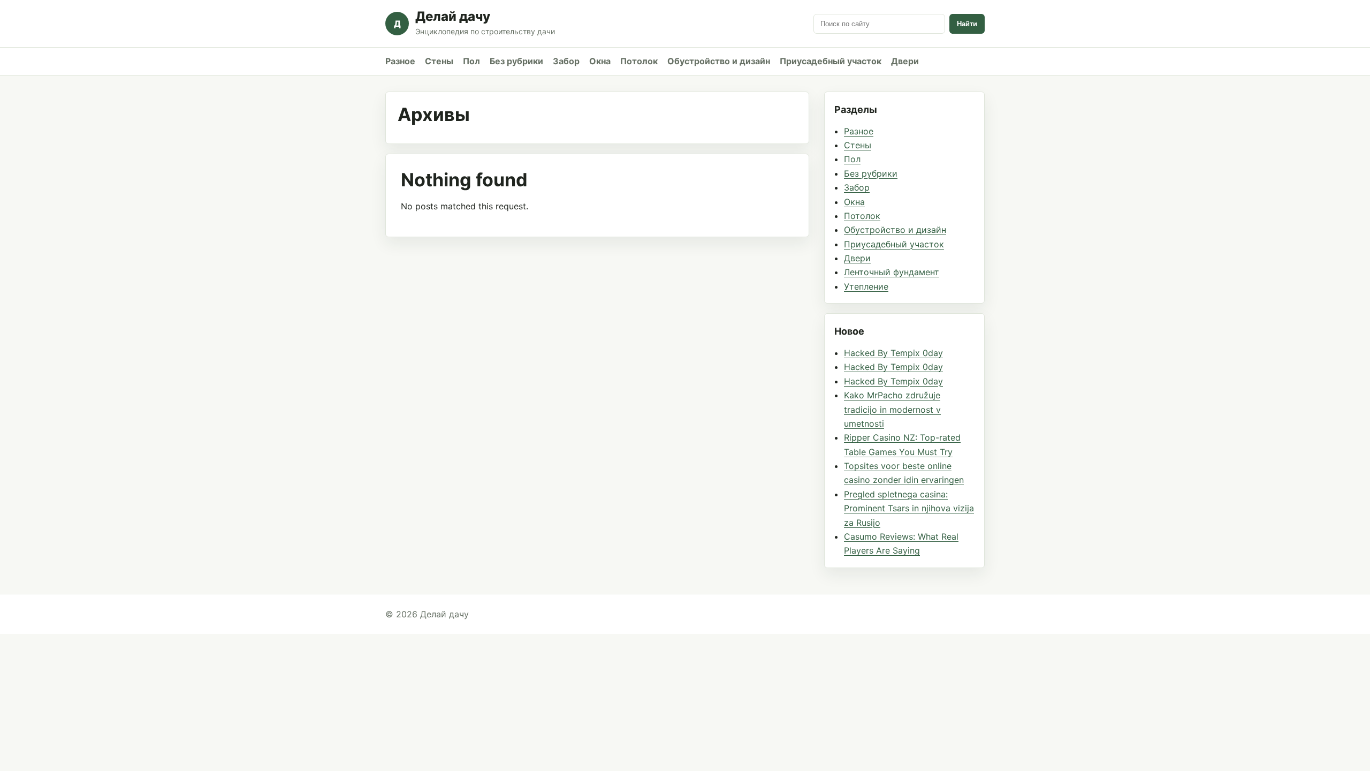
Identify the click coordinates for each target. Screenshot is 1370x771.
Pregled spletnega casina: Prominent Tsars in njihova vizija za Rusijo (909, 508)
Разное (400, 61)
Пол (471, 61)
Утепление (866, 286)
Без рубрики (516, 61)
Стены (439, 61)
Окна (600, 61)
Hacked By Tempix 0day (893, 352)
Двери (905, 61)
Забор (566, 61)
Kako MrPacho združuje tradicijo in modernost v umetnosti (892, 409)
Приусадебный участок (830, 61)
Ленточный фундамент (891, 272)
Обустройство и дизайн (718, 61)
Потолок (639, 61)
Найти (967, 24)
